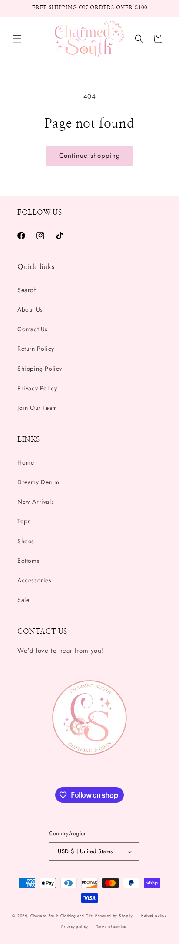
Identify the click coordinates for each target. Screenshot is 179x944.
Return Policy (35, 348)
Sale (23, 599)
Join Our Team (37, 407)
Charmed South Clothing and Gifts (61, 915)
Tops (23, 521)
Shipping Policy (39, 368)
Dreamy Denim (38, 482)
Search (27, 290)
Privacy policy (74, 926)
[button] (17, 38)
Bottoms (28, 560)
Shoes (25, 541)
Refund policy (153, 915)
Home (25, 462)
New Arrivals (35, 501)
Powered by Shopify (114, 915)
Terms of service (111, 926)
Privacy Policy (37, 388)
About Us (30, 309)
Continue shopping (89, 155)
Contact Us (32, 329)
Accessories (34, 580)
